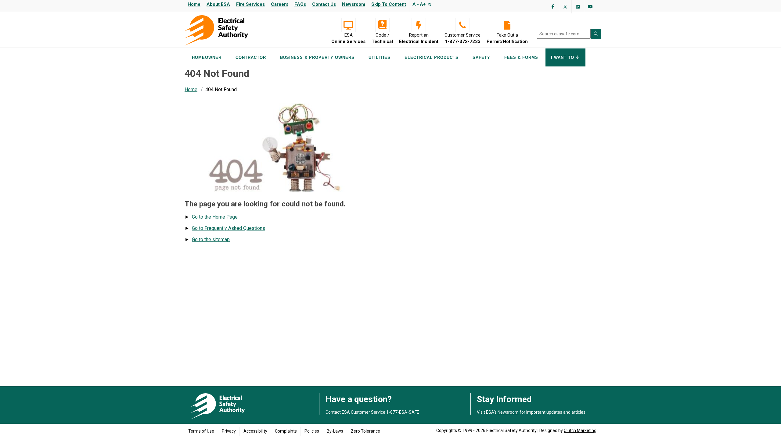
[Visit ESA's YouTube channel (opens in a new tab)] (590, 6)
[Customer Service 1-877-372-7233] (462, 25)
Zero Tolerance (365, 431)
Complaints (286, 431)
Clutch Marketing (580, 430)
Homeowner (206, 57)
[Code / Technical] (382, 25)
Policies (311, 431)
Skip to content (388, 4)
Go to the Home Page (215, 217)
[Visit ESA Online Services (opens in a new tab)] (348, 25)
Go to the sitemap (211, 239)
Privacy (229, 431)
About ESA (218, 4)
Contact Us (324, 4)
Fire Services (250, 4)
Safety (481, 57)
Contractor (251, 57)
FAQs (300, 4)
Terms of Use (201, 431)
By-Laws (335, 431)
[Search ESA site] (596, 34)
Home (194, 4)
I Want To (563, 57)
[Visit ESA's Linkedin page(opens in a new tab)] (578, 6)
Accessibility (255, 431)
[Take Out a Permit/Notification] (507, 25)
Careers (279, 4)
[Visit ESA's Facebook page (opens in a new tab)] (553, 6)
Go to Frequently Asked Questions (228, 228)
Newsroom (353, 4)
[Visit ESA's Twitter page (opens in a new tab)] (565, 6)
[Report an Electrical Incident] (418, 25)
